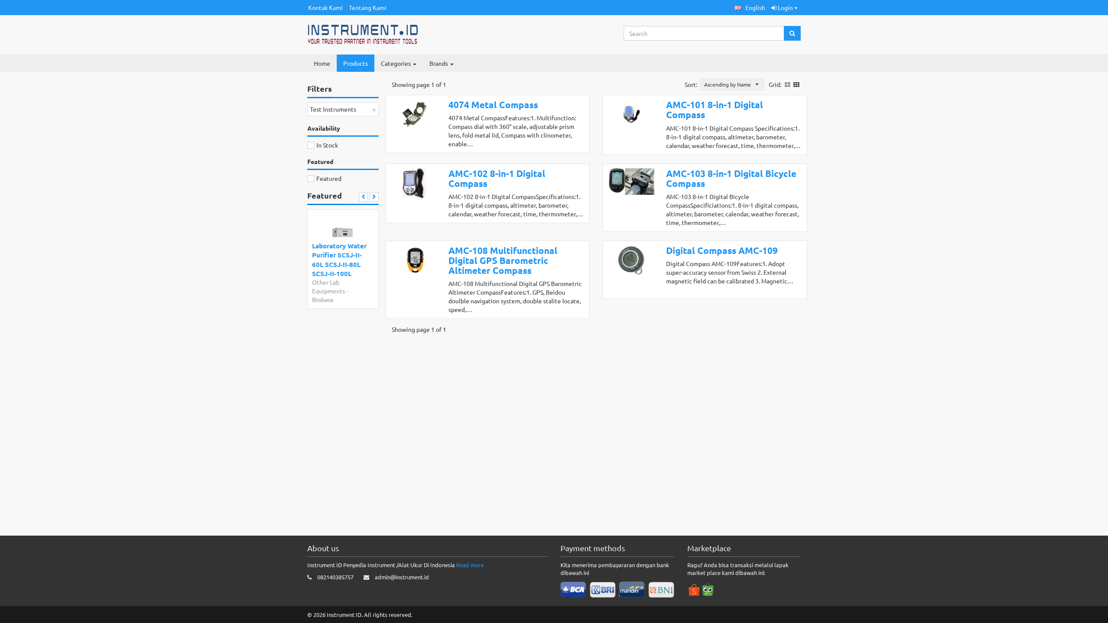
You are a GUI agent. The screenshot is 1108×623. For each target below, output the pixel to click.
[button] (749, 7)
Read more (470, 564)
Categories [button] (396, 63)
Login (785, 7)
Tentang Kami (368, 7)
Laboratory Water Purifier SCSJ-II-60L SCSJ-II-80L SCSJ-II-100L (339, 259)
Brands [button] (439, 63)
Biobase (323, 299)
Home (322, 63)
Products (355, 63)
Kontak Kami (325, 7)
